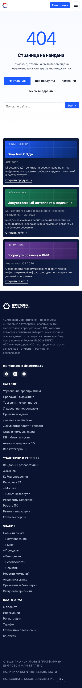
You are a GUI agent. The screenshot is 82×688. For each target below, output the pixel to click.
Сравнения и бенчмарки (20, 585)
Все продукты (45, 81)
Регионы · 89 (12, 482)
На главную (17, 81)
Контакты (9, 636)
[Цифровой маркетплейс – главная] (5, 5)
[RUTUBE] (24, 374)
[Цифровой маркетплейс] (41, 306)
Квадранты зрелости (17, 591)
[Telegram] (6, 374)
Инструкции (11, 613)
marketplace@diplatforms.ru (23, 365)
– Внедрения (12, 556)
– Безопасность (14, 562)
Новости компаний (16, 573)
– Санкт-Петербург (16, 494)
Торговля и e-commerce (20, 402)
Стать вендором (14, 517)
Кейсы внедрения (15, 476)
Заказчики (10, 470)
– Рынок (8, 544)
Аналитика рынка (15, 579)
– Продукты (11, 550)
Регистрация (60, 5)
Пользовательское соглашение (28, 678)
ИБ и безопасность (16, 437)
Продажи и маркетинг (18, 397)
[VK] (15, 374)
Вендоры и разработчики (20, 465)
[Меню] (76, 5)
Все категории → (15, 449)
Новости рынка (13, 533)
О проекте (10, 607)
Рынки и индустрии (16, 511)
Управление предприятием (22, 391)
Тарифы (8, 624)
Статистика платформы (19, 630)
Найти (72, 105)
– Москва (9, 488)
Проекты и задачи (15, 414)
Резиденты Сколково (18, 500)
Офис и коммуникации (19, 431)
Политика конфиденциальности (30, 671)
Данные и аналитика (17, 420)
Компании (69, 81)
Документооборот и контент (23, 426)
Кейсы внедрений (41, 91)
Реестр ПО (10, 505)
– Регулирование (15, 539)
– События (10, 568)
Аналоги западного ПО (19, 443)
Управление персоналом (20, 408)
